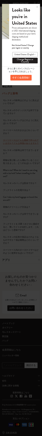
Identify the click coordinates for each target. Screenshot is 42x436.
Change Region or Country (25, 60)
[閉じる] (37, 6)
